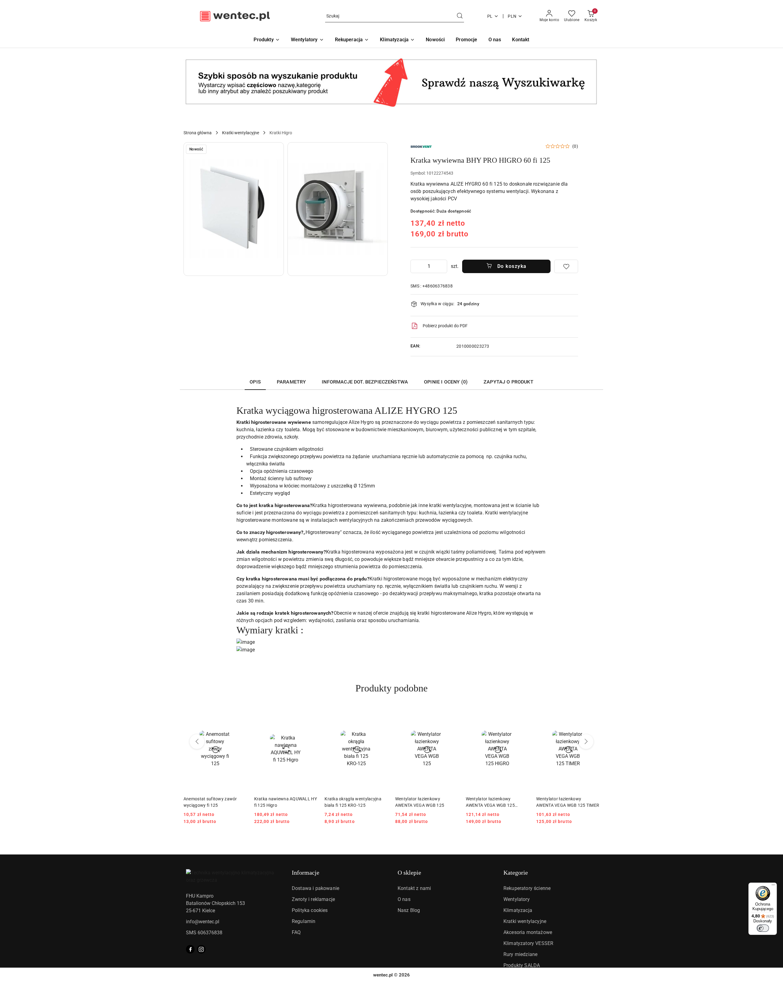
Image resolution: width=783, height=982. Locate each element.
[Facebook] (190, 949)
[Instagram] (201, 949)
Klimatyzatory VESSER (528, 943)
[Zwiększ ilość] (442, 266)
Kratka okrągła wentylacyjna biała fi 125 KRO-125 (353, 801)
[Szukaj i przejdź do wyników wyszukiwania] (459, 16)
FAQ (296, 932)
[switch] (763, 928)
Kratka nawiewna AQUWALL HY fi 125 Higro (285, 801)
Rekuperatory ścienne (527, 888)
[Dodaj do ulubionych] (566, 266)
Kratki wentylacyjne (524, 921)
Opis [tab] (255, 382)
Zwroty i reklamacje (313, 899)
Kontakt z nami (414, 888)
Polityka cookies (310, 910)
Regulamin (303, 921)
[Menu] (773, 886)
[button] (234, 209)
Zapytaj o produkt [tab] (508, 382)
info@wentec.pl (202, 922)
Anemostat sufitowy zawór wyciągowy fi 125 (210, 801)
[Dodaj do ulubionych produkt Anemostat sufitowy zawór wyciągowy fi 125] (239, 714)
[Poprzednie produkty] (196, 742)
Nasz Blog (409, 910)
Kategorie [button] (515, 872)
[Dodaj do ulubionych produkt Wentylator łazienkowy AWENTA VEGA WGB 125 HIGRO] (521, 714)
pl (490, 16)
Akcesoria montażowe (527, 932)
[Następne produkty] (586, 742)
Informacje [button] (305, 872)
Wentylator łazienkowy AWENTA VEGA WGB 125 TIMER (567, 801)
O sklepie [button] (409, 872)
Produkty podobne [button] (391, 688)
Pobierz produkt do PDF (445, 325)
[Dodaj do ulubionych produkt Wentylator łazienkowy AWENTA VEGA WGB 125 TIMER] (592, 714)
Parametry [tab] (291, 382)
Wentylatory (516, 899)
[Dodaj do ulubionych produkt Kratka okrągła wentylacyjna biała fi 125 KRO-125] (380, 714)
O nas (404, 899)
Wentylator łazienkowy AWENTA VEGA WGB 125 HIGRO (490, 802)
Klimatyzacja (517, 910)
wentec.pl (383, 975)
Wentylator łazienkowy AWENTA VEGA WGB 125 (419, 801)
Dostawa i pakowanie (315, 888)
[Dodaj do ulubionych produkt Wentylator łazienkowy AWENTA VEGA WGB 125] (451, 714)
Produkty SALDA (521, 965)
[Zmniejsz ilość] (415, 266)
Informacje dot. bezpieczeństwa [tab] (365, 382)
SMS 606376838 (204, 933)
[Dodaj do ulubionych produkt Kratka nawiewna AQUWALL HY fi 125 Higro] (310, 714)
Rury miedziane (520, 954)
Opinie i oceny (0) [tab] (446, 382)
